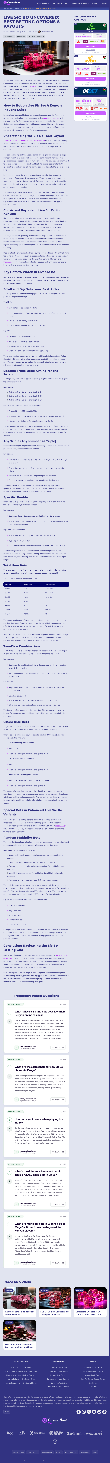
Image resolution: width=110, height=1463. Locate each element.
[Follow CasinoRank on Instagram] (84, 1412)
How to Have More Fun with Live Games (21, 1371)
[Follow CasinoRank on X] (89, 1412)
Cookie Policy (21, 1460)
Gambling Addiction (59, 1383)
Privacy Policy (43, 1460)
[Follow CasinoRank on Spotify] (99, 1412)
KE (6, 1412)
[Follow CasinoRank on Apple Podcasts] (104, 1412)
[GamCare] (37, 1433)
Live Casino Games (59, 3)
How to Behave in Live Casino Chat (21, 1379)
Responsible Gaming (58, 1375)
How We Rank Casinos (93, 1375)
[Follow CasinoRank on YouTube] (94, 1412)
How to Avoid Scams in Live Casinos (20, 1375)
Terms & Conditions (67, 1460)
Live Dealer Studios (79, 3)
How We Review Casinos (93, 1371)
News (104, 3)
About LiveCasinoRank (93, 1367)
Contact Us (93, 1387)
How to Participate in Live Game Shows (21, 1383)
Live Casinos (42, 3)
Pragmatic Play (9, 262)
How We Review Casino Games (93, 1379)
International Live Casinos (58, 1387)
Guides (94, 3)
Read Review (90, 50)
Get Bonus (90, 46)
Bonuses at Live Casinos (58, 1371)
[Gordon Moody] (56, 1433)
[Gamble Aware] (85, 1433)
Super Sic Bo (60, 826)
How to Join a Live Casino (21, 1367)
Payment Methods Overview (58, 1379)
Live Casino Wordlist (59, 1367)
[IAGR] (10, 1433)
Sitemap (90, 1460)
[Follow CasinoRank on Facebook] (78, 1412)
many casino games (51, 118)
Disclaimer (93, 1383)
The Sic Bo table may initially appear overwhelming (24, 140)
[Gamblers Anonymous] (22, 1433)
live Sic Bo (33, 86)
